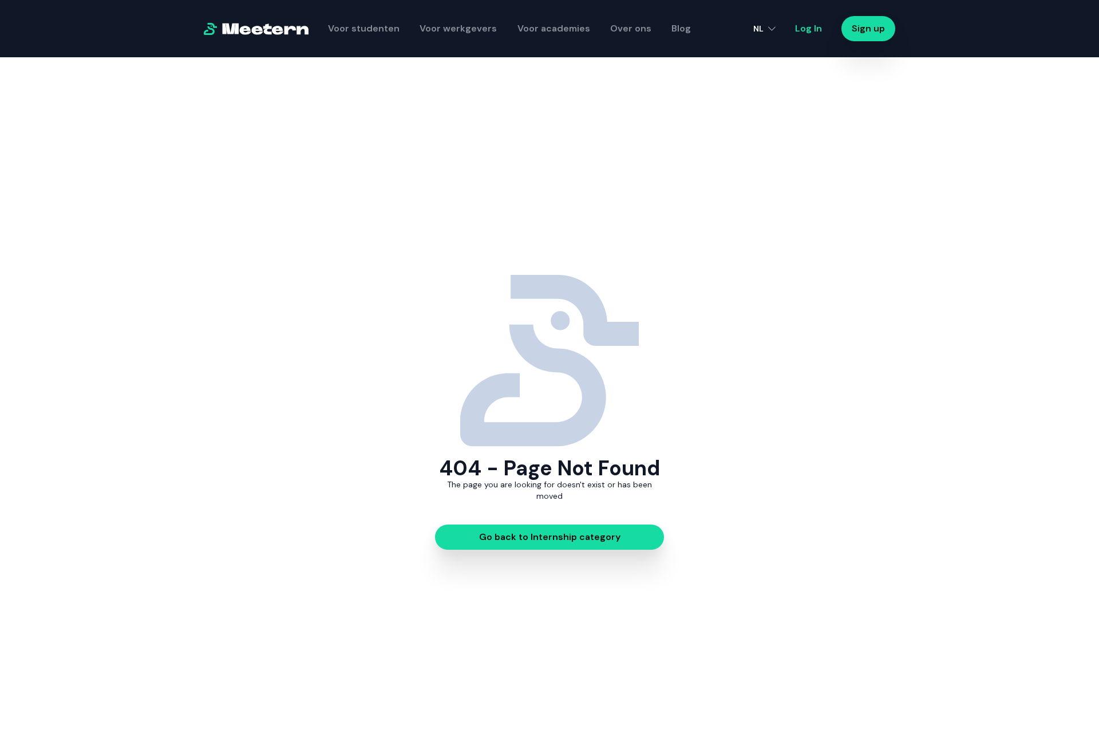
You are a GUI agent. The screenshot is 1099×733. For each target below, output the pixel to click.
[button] (764, 29)
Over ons (630, 28)
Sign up (868, 28)
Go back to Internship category (549, 537)
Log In (808, 28)
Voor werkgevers (458, 28)
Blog (681, 28)
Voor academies (553, 28)
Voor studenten (364, 28)
